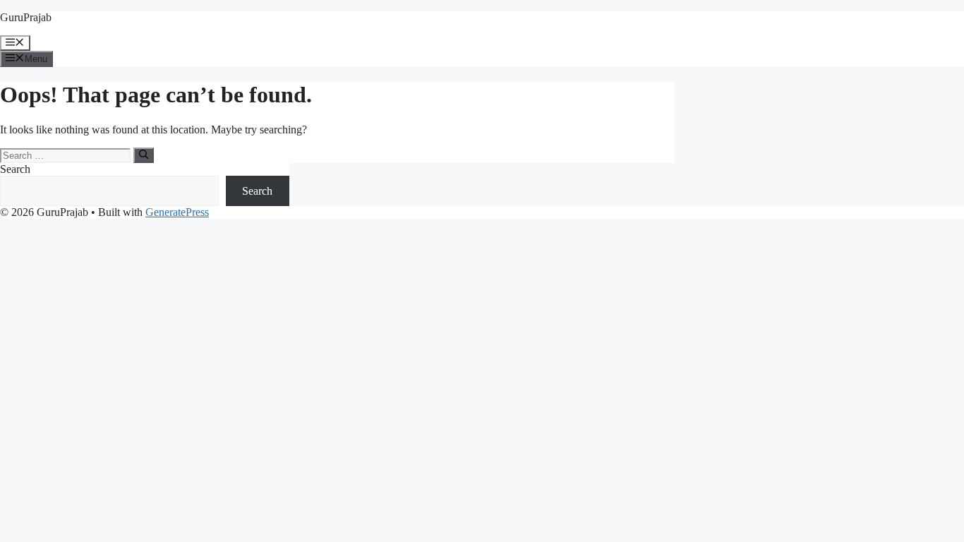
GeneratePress (177, 212)
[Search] (143, 155)
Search (15, 169)
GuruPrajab (26, 17)
